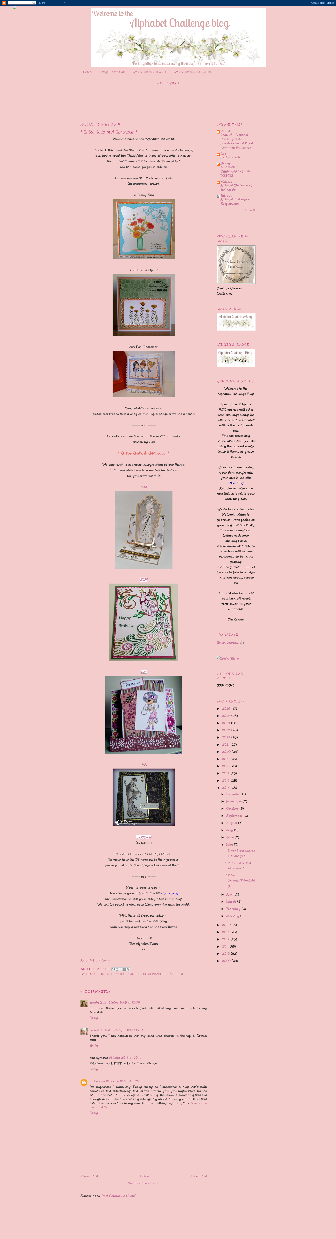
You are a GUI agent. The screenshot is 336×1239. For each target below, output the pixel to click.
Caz (223, 154)
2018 (226, 766)
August (232, 823)
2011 (226, 946)
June (230, 837)
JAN (144, 765)
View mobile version (143, 1183)
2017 (226, 773)
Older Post (199, 1176)
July (230, 830)
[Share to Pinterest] (128, 969)
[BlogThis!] (117, 969)
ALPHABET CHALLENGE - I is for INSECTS (236, 171)
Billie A (226, 196)
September (235, 816)
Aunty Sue (98, 1002)
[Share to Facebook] (124, 969)
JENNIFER (143, 837)
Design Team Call (112, 72)
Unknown (97, 1081)
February (234, 909)
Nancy (225, 163)
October (233, 808)
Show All (250, 210)
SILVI (143, 580)
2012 (226, 939)
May (230, 844)
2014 (226, 925)
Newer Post (89, 1176)
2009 (227, 961)
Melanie (226, 182)
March (231, 902)
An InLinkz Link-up (94, 960)
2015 (226, 788)
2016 (226, 780)
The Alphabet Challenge (162, 973)
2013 (226, 932)
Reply (94, 1018)
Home (87, 72)
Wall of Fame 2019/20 (149, 72)
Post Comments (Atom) (119, 1196)
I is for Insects (231, 157)
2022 (226, 737)
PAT (144, 672)
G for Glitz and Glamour (116, 973)
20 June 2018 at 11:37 (122, 1081)
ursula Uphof (100, 1030)
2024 (226, 723)
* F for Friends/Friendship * (240, 880)
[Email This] (113, 969)
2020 (227, 752)
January (233, 916)
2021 (226, 745)
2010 (226, 954)
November (234, 801)
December (234, 794)
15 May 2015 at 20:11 (125, 1058)
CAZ (144, 487)
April (230, 894)
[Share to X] (121, 969)
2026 (227, 709)
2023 (226, 730)
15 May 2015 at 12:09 (123, 1002)
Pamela (226, 131)
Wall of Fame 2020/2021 (192, 72)
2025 (226, 716)
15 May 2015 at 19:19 (127, 1030)
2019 (226, 759)
